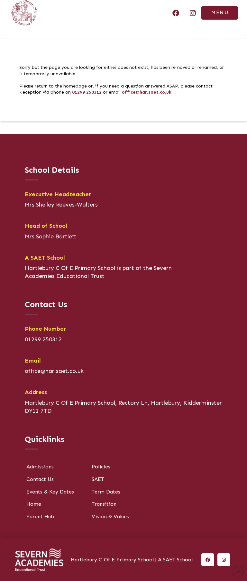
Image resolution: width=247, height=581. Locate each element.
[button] (219, 13)
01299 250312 (87, 92)
